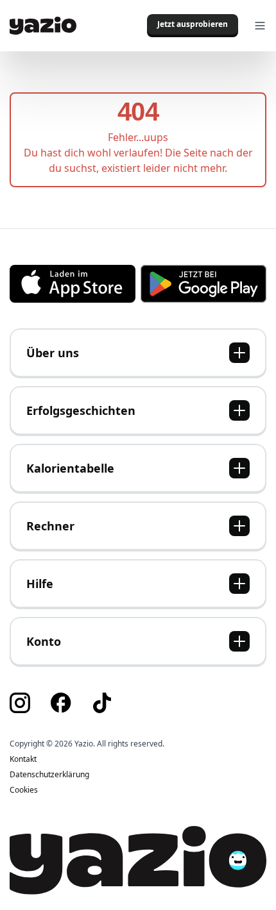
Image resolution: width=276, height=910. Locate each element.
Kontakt (23, 759)
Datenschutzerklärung (49, 775)
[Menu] (260, 25)
